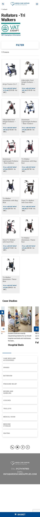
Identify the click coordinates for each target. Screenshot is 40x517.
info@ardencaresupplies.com (20, 474)
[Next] (36, 328)
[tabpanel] (20, 326)
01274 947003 (22, 468)
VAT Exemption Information (11, 35)
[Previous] (3, 328)
